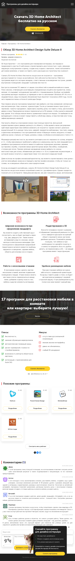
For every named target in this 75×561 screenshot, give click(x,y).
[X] (35, 452)
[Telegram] (40, 452)
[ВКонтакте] (37, 452)
